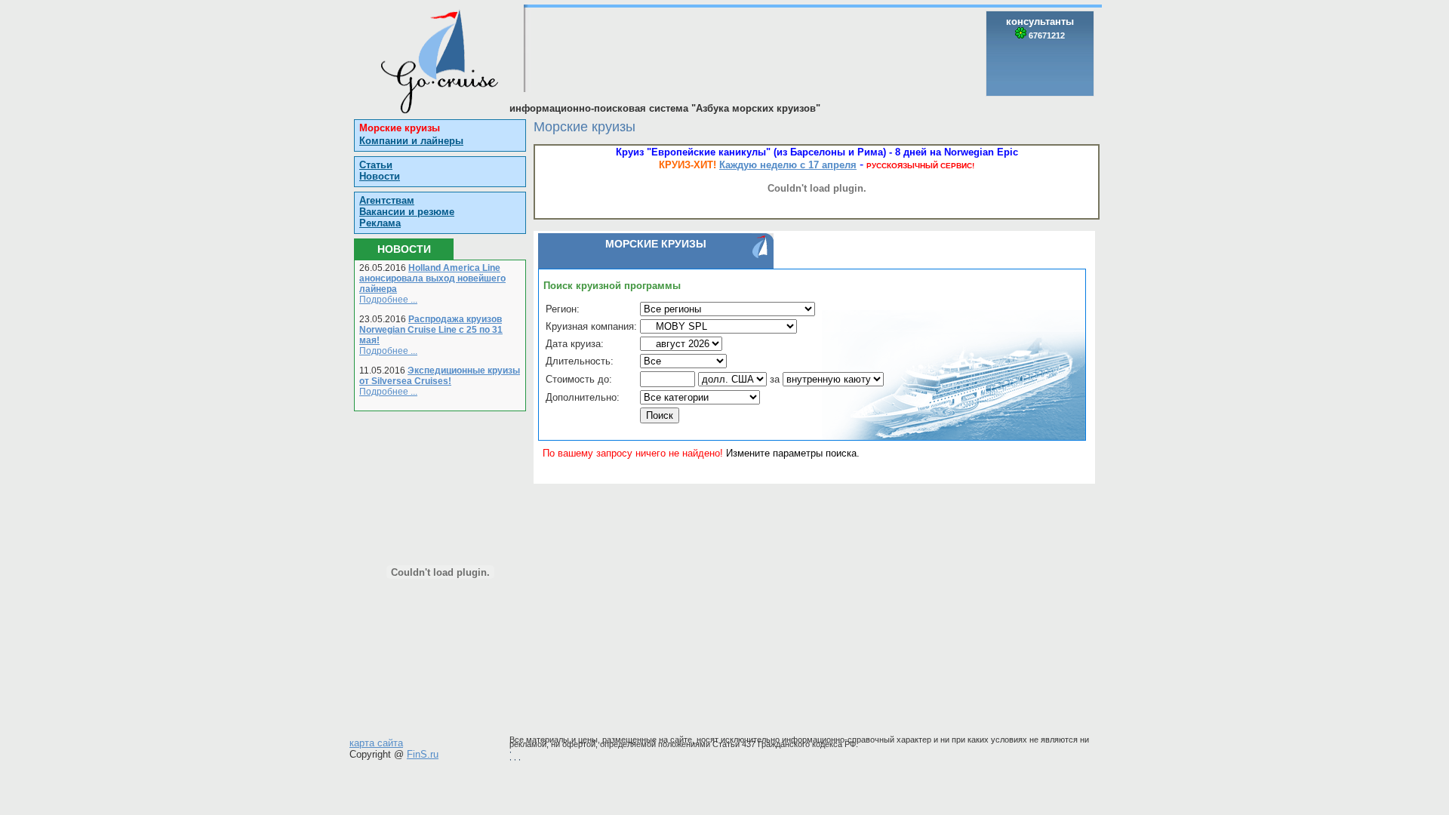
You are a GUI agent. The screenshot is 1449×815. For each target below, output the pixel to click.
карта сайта (376, 743)
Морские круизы (399, 128)
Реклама (380, 223)
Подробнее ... (388, 299)
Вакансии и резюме (406, 211)
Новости (379, 176)
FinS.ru (422, 754)
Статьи (375, 165)
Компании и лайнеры (411, 140)
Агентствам (386, 200)
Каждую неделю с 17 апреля (788, 165)
